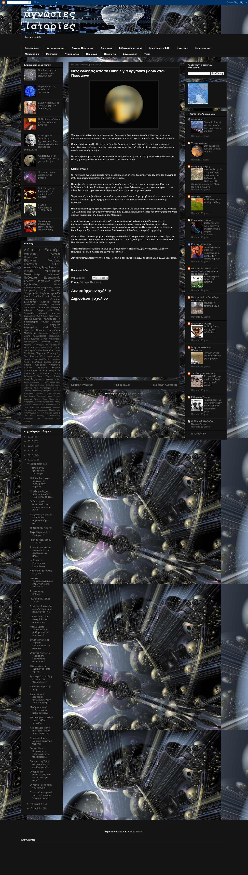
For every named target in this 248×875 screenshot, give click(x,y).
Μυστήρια (52, 54)
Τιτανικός (44, 333)
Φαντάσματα (49, 318)
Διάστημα (106, 48)
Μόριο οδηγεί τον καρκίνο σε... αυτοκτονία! (47, 89)
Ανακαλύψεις (32, 48)
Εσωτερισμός (203, 48)
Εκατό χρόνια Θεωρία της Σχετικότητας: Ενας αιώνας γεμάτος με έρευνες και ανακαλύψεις (41, 142)
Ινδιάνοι (43, 370)
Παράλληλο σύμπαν (41, 362)
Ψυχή (34, 379)
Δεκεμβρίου (37, 463)
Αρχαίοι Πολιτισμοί (82, 48)
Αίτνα (58, 399)
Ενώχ (26, 407)
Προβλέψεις (54, 336)
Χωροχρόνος (31, 327)
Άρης (45, 267)
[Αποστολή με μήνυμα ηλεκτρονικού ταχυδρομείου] (94, 278)
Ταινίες (57, 376)
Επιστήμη (182, 48)
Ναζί (38, 347)
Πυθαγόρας (37, 391)
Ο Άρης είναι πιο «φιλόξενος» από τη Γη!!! (40, 669)
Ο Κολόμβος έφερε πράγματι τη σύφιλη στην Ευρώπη (40, 482)
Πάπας (57, 373)
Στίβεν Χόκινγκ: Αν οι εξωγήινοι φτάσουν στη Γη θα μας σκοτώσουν (212, 229)
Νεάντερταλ (46, 347)
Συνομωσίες (130, 54)
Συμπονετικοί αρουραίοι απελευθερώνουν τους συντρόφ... (40, 698)
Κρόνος (37, 318)
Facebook (41, 396)
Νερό (26, 362)
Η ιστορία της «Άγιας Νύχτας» (41, 572)
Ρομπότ (45, 321)
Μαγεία (27, 345)
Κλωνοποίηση (39, 336)
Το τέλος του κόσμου (203, 373)
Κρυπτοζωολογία (41, 359)
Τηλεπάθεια (28, 393)
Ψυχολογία (43, 350)
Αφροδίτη (55, 299)
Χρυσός (33, 350)
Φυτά (26, 350)
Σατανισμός (28, 418)
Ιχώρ (26, 385)
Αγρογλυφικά (53, 356)
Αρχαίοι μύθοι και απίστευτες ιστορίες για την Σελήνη (48, 158)
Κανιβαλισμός (46, 407)
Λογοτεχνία (29, 373)
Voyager (46, 342)
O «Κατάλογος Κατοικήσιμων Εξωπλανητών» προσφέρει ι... (39, 752)
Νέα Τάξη (54, 310)
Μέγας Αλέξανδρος (50, 339)
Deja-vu (56, 362)
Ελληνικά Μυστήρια (130, 48)
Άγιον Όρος (48, 399)
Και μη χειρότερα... (202, 244)
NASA (57, 284)
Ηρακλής (45, 382)
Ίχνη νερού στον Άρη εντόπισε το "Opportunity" (41, 679)
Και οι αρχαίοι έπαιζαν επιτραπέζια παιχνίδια (41, 720)
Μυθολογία (30, 333)
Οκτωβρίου (37, 808)
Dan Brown (29, 396)
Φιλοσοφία (39, 393)
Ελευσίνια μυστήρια (52, 404)
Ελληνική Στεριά (200, 397)
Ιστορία (46, 296)
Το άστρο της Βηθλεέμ (37, 592)
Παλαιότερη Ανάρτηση (163, 384)
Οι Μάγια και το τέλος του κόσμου (41, 786)
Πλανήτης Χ (42, 416)
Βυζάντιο (56, 368)
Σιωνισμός (49, 418)
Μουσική (40, 413)
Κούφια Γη (54, 370)
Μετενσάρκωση (40, 345)
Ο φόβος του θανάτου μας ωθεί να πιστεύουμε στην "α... (40, 775)
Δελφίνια (56, 333)
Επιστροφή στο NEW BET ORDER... (211, 279)
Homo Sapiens (53, 396)
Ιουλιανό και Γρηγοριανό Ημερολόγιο (37, 563)
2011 (30, 459)
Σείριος (39, 418)
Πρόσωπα (110, 54)
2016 (31, 436)
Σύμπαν (56, 321)
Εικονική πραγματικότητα (34, 404)
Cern (42, 356)
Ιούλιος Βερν (55, 382)
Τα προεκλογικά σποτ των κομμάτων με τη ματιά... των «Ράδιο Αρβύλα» (212, 253)
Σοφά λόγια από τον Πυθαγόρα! (40, 533)
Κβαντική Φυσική (37, 385)
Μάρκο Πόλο (54, 410)
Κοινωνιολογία (30, 410)
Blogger (139, 831)
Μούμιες (56, 359)
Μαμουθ (43, 313)
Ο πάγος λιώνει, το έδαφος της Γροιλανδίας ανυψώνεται (40, 657)
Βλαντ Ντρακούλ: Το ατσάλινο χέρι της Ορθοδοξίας (48, 105)
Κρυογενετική (42, 410)
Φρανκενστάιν (50, 393)
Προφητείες (54, 324)
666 (58, 393)
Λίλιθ (36, 388)
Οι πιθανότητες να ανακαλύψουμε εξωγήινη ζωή (47, 73)
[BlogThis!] (97, 278)
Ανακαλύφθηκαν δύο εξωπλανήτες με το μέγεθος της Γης (41, 609)
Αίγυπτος (55, 304)
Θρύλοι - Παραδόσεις (48, 330)
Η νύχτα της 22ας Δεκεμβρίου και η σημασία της (40, 619)
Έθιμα (57, 342)
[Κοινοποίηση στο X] (100, 278)
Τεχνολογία (53, 274)
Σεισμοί (56, 347)
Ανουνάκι (38, 402)
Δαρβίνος (37, 382)
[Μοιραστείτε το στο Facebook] (103, 278)
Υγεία (147, 54)
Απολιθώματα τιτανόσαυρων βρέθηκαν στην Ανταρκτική (39, 630)
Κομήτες (35, 339)
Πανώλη (27, 391)
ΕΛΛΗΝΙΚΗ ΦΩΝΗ (201, 323)
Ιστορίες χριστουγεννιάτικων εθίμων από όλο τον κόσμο (41, 582)
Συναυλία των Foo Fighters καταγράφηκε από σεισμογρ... (40, 643)
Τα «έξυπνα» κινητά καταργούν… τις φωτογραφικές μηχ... (40, 551)
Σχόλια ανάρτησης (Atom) (130, 393)
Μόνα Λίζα (29, 347)
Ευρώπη (51, 353)
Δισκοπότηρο (30, 370)
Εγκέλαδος (29, 353)
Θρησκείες (43, 281)
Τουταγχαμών (30, 342)
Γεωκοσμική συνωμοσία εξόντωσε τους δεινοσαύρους (45, 225)
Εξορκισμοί (41, 353)
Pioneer (37, 399)
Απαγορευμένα (55, 48)
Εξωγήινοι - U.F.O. (159, 48)
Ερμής (27, 336)
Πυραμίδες (29, 304)
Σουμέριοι (56, 391)
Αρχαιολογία (39, 293)
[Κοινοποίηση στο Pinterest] (106, 278)
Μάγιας (56, 301)
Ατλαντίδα (29, 313)
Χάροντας (28, 421)
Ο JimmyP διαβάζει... (203, 421)
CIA (51, 350)
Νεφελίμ (48, 413)
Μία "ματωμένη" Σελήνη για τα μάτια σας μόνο (39, 710)
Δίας (45, 316)
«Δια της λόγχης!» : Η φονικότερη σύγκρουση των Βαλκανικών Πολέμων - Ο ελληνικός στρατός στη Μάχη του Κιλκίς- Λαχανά (206, 178)
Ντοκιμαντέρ (72, 54)
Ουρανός (56, 388)
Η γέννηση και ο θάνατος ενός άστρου (46, 175)
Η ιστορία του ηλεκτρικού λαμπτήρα (37, 470)
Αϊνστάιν (28, 368)
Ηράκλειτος (34, 407)
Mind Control (51, 327)
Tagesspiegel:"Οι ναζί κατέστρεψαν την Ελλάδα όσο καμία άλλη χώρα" (213, 406)
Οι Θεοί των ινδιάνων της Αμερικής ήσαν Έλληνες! (49, 122)
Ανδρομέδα (28, 402)
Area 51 (40, 379)
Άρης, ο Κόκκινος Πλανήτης (201, 348)
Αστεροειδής (53, 293)
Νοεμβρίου (37, 803)
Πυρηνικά (47, 391)
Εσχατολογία (52, 277)
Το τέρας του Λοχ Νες (41, 527)
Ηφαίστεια (29, 330)
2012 (39, 316)
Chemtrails (49, 379)
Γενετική (56, 296)
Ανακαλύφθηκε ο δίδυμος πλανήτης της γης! (41, 741)
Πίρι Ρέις (28, 416)
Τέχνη (48, 376)
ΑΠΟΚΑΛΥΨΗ (198, 433)
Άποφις (27, 365)
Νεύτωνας (44, 373)
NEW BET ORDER (201, 196)
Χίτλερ (27, 379)
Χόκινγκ (34, 356)
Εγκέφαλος (31, 284)
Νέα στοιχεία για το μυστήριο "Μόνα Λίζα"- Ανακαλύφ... (40, 730)
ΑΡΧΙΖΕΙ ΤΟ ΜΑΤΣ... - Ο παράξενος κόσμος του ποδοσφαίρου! (204, 271)
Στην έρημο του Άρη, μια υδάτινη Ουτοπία (212, 149)
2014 (31, 445)
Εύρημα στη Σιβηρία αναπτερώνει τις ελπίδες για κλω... (40, 764)
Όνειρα (40, 310)
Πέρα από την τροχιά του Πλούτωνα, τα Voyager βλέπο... (41, 795)
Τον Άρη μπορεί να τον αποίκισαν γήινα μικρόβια (212, 356)
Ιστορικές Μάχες (200, 166)
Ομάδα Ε (56, 413)
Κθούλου (56, 407)
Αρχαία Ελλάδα (32, 296)
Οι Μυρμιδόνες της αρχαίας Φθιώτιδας (211, 329)
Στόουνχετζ (29, 376)
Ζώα (43, 290)
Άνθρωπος (47, 287)
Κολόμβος (50, 385)
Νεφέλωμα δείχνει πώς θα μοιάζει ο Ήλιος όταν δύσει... (41, 494)
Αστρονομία (30, 299)
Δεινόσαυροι (30, 301)
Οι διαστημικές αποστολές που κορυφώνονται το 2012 (40, 505)
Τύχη (58, 418)
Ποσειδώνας (55, 416)
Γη (59, 318)
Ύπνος (57, 350)
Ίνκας (27, 339)
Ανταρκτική (43, 307)
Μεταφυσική (32, 54)
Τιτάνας (43, 304)
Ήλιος (57, 287)
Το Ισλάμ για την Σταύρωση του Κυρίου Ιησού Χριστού (46, 192)
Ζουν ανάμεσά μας (202, 220)
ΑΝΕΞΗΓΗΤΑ (198, 119)
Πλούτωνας (95, 282)
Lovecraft (28, 399)
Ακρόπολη (28, 382)
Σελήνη (28, 281)
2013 (31, 450)
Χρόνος (45, 301)
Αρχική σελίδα (33, 37)
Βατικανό (42, 368)
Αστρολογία (54, 365)
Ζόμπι (27, 359)
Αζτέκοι (57, 379)
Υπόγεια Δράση (200, 143)
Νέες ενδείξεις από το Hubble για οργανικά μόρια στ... (41, 518)
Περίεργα (91, 54)
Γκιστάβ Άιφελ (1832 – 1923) (40, 541)
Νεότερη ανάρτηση (82, 384)
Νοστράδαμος (45, 388)
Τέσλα (40, 376)
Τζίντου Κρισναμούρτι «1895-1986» (45, 207)
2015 (31, 441)
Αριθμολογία (48, 402)
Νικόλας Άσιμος (198, 424)
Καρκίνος (29, 324)
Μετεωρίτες (54, 345)
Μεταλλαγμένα (30, 413)
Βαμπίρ (57, 402)
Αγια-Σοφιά (40, 365)
